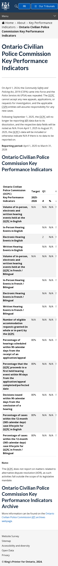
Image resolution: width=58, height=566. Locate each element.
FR (24, 6)
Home (9, 23)
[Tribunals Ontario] (5, 6)
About (21, 23)
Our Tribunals (47, 6)
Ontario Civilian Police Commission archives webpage (28, 517)
